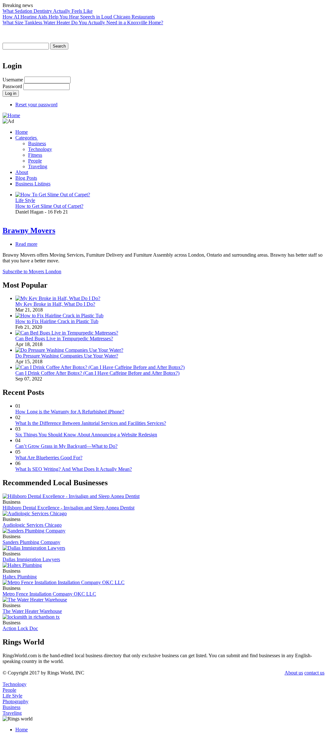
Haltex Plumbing (20, 576)
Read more (26, 244)
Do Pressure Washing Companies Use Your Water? (66, 355)
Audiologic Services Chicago (32, 525)
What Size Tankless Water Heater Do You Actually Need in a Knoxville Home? (83, 22)
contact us (314, 672)
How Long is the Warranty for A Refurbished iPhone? (69, 411)
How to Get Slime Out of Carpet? (49, 206)
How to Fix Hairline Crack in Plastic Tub (56, 321)
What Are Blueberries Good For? (48, 457)
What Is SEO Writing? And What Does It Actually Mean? (73, 469)
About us (294, 672)
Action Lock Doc (20, 628)
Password (12, 86)
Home (21, 132)
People (35, 160)
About (21, 172)
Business (37, 143)
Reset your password (36, 104)
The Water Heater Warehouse (32, 611)
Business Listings (32, 183)
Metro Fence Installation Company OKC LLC (49, 594)
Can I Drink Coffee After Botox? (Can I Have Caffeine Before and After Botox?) (97, 373)
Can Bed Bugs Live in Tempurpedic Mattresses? (64, 338)
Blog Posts (26, 178)
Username (13, 79)
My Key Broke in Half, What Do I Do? (55, 304)
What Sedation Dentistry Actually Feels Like (48, 11)
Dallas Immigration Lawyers (31, 559)
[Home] (11, 115)
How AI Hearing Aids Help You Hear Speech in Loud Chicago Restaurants (79, 16)
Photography (15, 701)
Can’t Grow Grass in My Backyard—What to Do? (66, 446)
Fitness (35, 155)
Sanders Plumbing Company (31, 542)
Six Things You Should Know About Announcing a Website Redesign (86, 434)
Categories (26, 137)
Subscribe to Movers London (32, 271)
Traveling (37, 166)
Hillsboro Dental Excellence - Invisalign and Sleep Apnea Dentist (68, 507)
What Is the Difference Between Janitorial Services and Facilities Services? (90, 423)
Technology (40, 149)
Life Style (25, 200)
